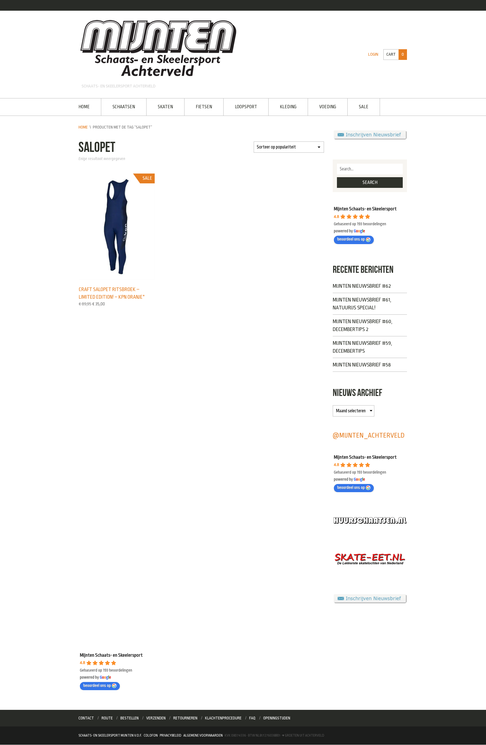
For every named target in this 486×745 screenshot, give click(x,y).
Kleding (288, 106)
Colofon (151, 735)
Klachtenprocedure (223, 718)
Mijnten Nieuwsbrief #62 (362, 286)
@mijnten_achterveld (369, 435)
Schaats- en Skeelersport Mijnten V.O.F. (110, 735)
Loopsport (246, 106)
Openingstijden (276, 718)
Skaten (165, 106)
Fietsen (204, 106)
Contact (86, 718)
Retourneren (185, 718)
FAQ (252, 718)
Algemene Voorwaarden (203, 735)
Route (107, 718)
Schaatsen (123, 106)
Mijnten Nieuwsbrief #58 (362, 365)
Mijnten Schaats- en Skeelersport (365, 208)
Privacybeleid (170, 735)
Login (373, 54)
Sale (363, 106)
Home (84, 106)
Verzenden (156, 718)
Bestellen (129, 718)
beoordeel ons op (351, 239)
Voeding (327, 106)
